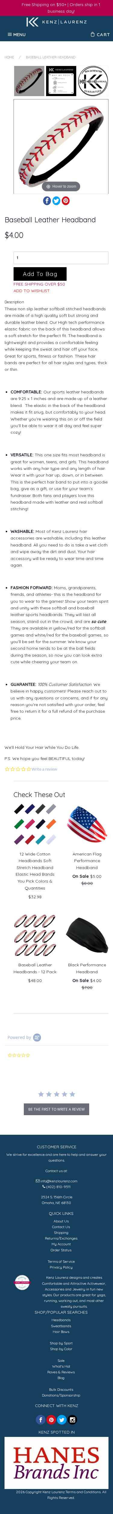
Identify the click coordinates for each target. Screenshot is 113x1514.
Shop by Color (61, 1349)
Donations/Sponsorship (61, 1395)
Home (9, 57)
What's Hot (61, 1366)
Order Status (61, 1250)
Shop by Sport (61, 1343)
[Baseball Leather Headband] (29, 81)
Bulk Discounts (61, 1389)
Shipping (61, 1232)
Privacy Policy (61, 1267)
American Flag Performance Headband (87, 860)
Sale (61, 1360)
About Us (61, 1221)
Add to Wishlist (32, 290)
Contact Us (61, 1227)
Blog (61, 1377)
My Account (61, 1244)
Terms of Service (61, 1261)
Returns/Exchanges (61, 1238)
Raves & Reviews (61, 1372)
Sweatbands (61, 1326)
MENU (19, 34)
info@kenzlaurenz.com (58, 1181)
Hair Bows (61, 1331)
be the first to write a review (56, 1109)
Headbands (61, 1320)
